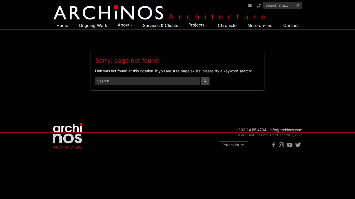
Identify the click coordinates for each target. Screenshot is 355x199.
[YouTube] (290, 145)
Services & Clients (160, 25)
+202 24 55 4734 (251, 129)
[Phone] (258, 6)
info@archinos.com (286, 129)
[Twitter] (298, 145)
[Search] (297, 6)
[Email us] (249, 6)
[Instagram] (281, 145)
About (123, 24)
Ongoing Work (93, 25)
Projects (196, 24)
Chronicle (227, 25)
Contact (291, 25)
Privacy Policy (233, 145)
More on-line (259, 25)
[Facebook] (273, 145)
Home (62, 25)
